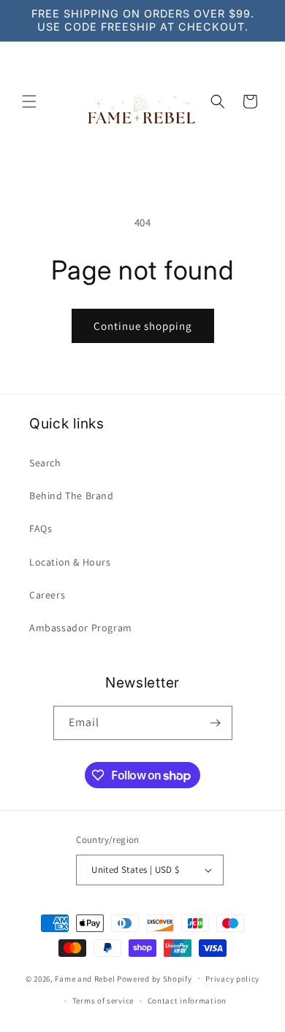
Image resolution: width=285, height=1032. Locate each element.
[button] (29, 101)
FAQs (40, 528)
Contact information (187, 1001)
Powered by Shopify (154, 978)
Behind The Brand (71, 495)
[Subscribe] (216, 723)
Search (45, 462)
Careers (47, 594)
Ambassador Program (80, 627)
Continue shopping (143, 326)
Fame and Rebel (85, 978)
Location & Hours (70, 562)
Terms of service (103, 1001)
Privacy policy (232, 979)
